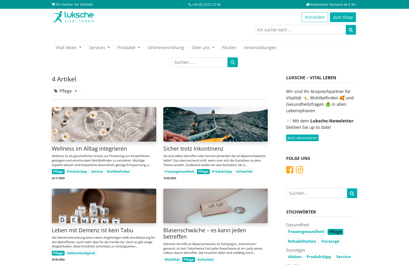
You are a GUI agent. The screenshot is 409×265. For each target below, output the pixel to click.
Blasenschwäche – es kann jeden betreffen (204, 233)
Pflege (58, 171)
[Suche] (232, 62)
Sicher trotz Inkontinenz (193, 148)
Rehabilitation (302, 241)
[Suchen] (351, 30)
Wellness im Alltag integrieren (89, 148)
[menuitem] (166, 47)
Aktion (295, 256)
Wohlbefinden (118, 171)
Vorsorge (330, 241)
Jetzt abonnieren (302, 137)
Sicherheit (244, 171)
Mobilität (172, 259)
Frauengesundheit (179, 171)
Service (97, 171)
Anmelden (315, 17)
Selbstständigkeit (81, 253)
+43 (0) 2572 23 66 (206, 4)
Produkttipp (77, 171)
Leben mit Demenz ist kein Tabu (92, 230)
